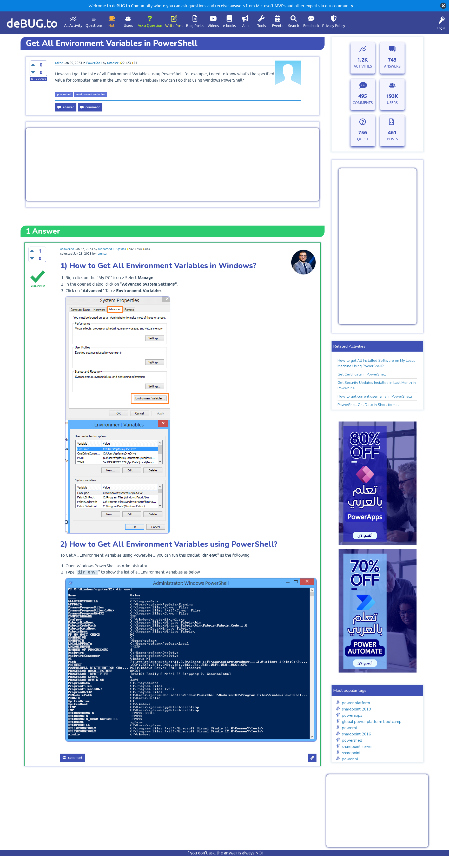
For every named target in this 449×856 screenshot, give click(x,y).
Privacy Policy (333, 26)
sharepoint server (357, 746)
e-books (229, 26)
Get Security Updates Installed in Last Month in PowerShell (377, 385)
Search (293, 26)
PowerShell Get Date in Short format (368, 404)
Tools (261, 26)
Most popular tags (349, 690)
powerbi (349, 727)
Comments (363, 103)
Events (277, 26)
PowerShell (94, 63)
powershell (64, 94)
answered (67, 249)
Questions (93, 25)
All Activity (73, 25)
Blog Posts (194, 26)
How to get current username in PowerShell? (375, 396)
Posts (392, 139)
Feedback (311, 26)
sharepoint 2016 (356, 734)
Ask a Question (150, 25)
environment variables (90, 94)
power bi (350, 759)
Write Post (174, 26)
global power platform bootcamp (371, 721)
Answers (392, 66)
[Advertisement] (172, 164)
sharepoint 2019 (356, 709)
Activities (363, 66)
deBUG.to (32, 23)
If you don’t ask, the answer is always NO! (225, 853)
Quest (362, 139)
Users (128, 25)
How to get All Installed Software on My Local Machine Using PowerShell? (376, 363)
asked (59, 63)
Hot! (112, 25)
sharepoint (351, 752)
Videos (213, 26)
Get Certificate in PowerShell (362, 374)
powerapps (352, 715)
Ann (245, 26)
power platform (356, 703)
